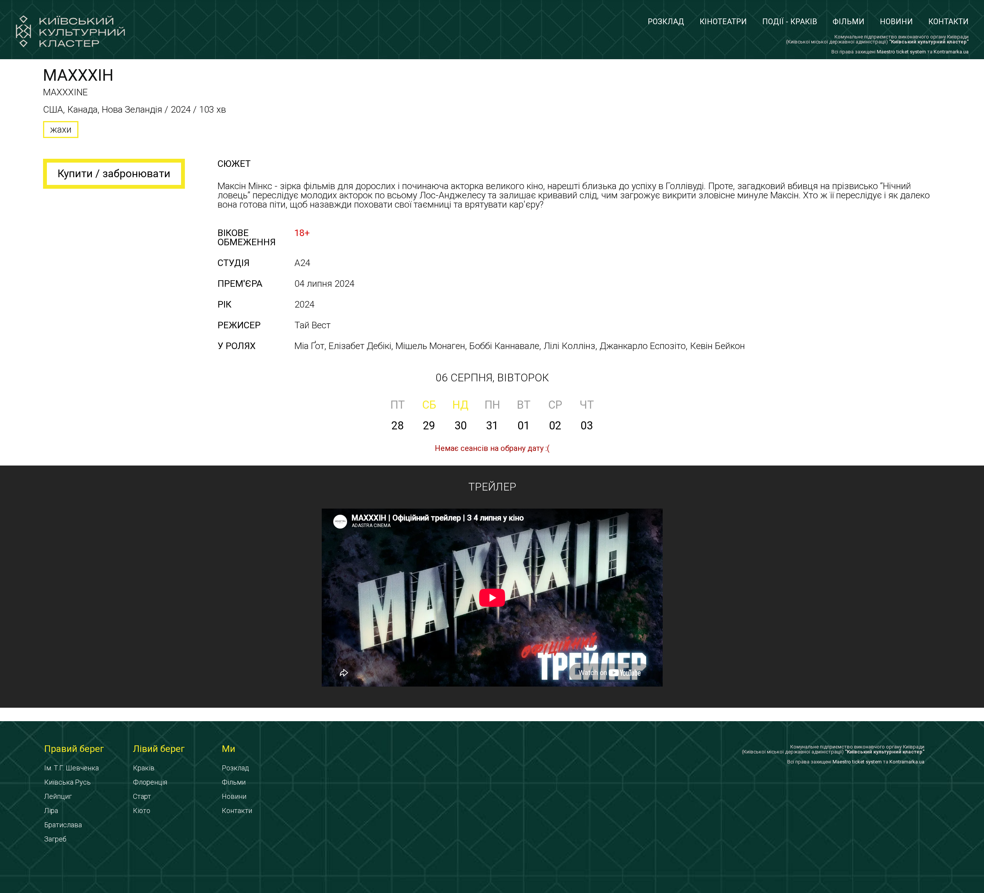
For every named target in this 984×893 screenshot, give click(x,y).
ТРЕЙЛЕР (492, 487)
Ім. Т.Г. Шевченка (71, 768)
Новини (896, 21)
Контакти (948, 21)
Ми (228, 748)
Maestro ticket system (901, 52)
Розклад (666, 21)
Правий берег (74, 748)
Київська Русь (67, 782)
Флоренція (150, 782)
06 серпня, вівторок (492, 377)
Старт (142, 796)
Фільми (848, 21)
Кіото (141, 811)
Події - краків (789, 21)
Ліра (51, 811)
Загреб (55, 839)
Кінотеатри (723, 21)
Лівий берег (159, 748)
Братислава (63, 825)
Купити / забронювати (114, 173)
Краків (144, 768)
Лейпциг (58, 796)
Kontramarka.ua (951, 52)
